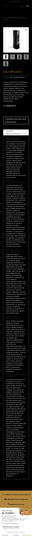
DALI (11, 77)
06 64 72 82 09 (16, 1)
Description (9, 131)
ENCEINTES (11, 17)
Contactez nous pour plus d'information (15, 120)
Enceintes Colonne (20, 17)
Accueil (5, 17)
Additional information (13, 134)
